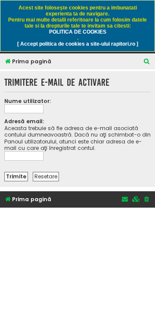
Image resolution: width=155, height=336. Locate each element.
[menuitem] (147, 62)
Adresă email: (24, 121)
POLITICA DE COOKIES (77, 32)
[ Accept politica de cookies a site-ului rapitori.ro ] (77, 44)
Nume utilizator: (27, 101)
